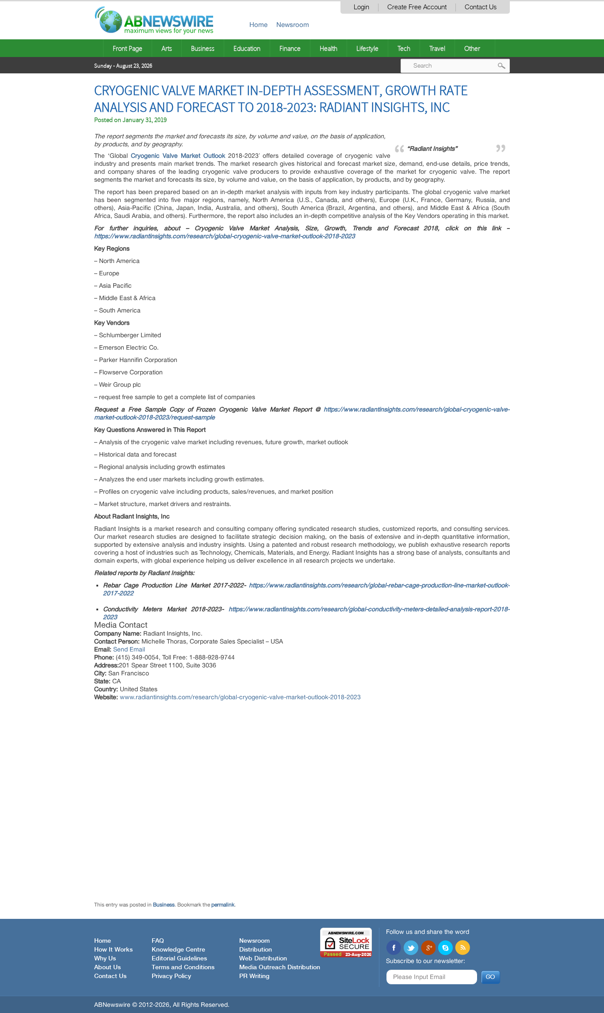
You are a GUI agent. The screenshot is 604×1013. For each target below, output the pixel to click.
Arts (166, 48)
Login (361, 7)
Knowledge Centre (178, 950)
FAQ (158, 941)
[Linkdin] (428, 948)
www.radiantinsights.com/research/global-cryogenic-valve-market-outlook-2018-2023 (240, 697)
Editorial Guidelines (179, 959)
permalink (222, 905)
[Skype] (445, 948)
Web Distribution (263, 959)
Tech (404, 48)
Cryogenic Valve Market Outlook (178, 155)
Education (246, 48)
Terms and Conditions (183, 967)
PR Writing (254, 976)
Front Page (127, 48)
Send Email (129, 649)
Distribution (255, 950)
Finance (290, 48)
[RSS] (462, 948)
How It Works (113, 950)
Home (258, 24)
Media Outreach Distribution (279, 967)
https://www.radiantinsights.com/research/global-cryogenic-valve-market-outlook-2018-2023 (224, 236)
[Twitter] (410, 948)
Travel (437, 48)
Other (472, 48)
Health (328, 48)
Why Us (105, 959)
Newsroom (292, 24)
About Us (107, 967)
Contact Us (481, 7)
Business (202, 48)
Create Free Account (417, 7)
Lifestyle (367, 48)
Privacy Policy (171, 976)
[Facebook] (393, 948)
